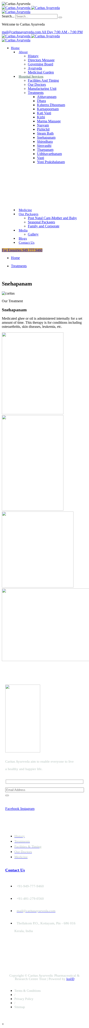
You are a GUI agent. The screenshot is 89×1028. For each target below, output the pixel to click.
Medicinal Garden (41, 72)
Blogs (23, 238)
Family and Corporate (43, 226)
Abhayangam (46, 97)
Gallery (33, 234)
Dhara (41, 101)
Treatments (36, 93)
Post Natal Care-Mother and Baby (52, 218)
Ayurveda (35, 68)
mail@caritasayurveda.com (22, 32)
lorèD (70, 979)
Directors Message (41, 60)
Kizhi (41, 117)
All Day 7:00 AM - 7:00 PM (62, 32)
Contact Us (26, 242)
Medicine (25, 210)
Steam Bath (45, 133)
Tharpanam (45, 150)
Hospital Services (31, 76)
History (33, 56)
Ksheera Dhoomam (51, 105)
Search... (8, 16)
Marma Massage (49, 121)
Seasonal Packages (41, 222)
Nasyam (43, 125)
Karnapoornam (48, 109)
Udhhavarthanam (49, 154)
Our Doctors (37, 84)
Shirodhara (45, 141)
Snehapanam (46, 137)
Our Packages (28, 214)
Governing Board (40, 64)
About (23, 52)
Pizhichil (43, 129)
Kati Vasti (44, 113)
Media (23, 230)
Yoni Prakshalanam (51, 162)
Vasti (40, 158)
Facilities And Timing (43, 80)
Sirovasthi (44, 146)
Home (15, 48)
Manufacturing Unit (42, 88)
